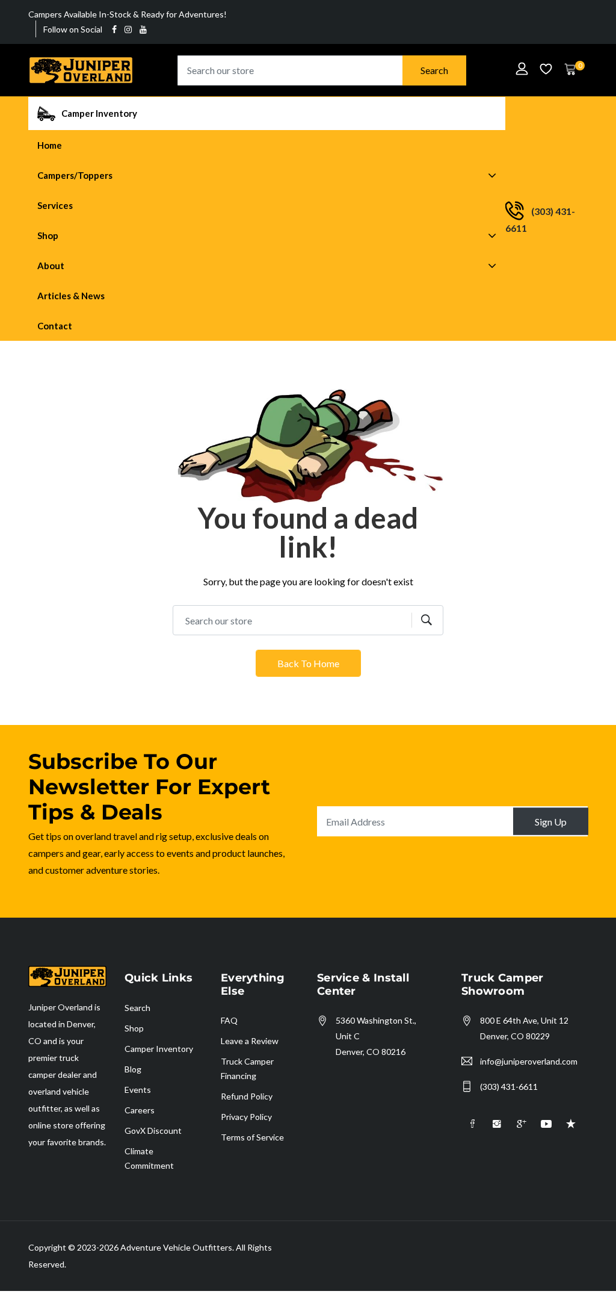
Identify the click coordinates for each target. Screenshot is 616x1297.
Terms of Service (252, 1137)
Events (138, 1089)
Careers (140, 1110)
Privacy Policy (246, 1117)
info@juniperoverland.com (529, 1061)
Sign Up (551, 821)
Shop (134, 1028)
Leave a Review (250, 1041)
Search (434, 70)
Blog (133, 1069)
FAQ (229, 1020)
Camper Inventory (159, 1049)
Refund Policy (247, 1096)
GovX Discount (153, 1130)
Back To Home (308, 663)
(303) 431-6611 (509, 1086)
